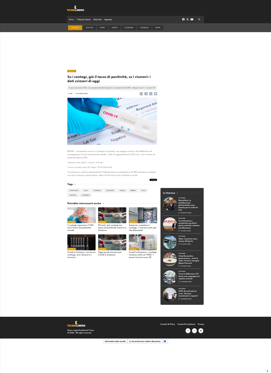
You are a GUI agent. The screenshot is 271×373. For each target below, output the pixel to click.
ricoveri (110, 190)
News (71, 20)
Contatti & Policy (167, 324)
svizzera (85, 195)
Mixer (157, 27)
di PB (70, 93)
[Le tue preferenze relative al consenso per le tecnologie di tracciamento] (267, 371)
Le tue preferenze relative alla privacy (144, 341)
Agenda (108, 20)
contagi (97, 190)
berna (133, 190)
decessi (73, 195)
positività (74, 190)
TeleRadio (144, 27)
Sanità (115, 27)
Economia (128, 27)
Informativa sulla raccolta (115, 341)
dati (86, 190)
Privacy (201, 324)
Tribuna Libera (84, 20)
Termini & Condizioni (186, 324)
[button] (188, 330)
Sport (102, 27)
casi (143, 190)
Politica (89, 27)
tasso (122, 190)
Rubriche (97, 20)
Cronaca (75, 27)
